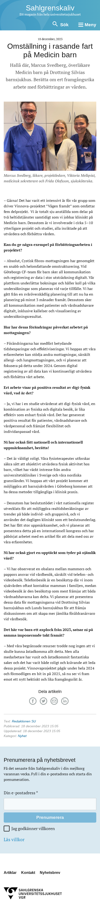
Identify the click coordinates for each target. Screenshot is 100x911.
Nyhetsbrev (50, 873)
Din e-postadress (21, 792)
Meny (90, 24)
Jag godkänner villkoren (33, 828)
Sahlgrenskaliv (50, 8)
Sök (64, 24)
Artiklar (10, 873)
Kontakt (28, 873)
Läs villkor (14, 839)
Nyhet (22, 736)
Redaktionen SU (24, 721)
